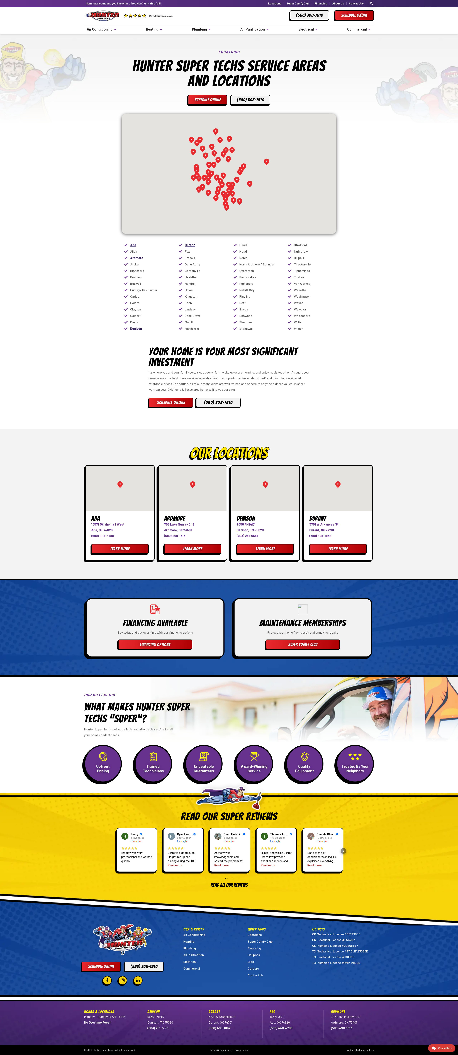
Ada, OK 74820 (102, 530)
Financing (321, 3)
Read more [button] (175, 865)
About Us (338, 3)
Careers (253, 968)
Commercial (357, 29)
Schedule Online (171, 402)
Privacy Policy (240, 1049)
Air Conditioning (100, 29)
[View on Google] (124, 836)
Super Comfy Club (298, 3)
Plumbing (199, 29)
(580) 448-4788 (102, 536)
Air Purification (252, 29)
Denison (136, 328)
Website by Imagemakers (360, 1049)
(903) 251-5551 (247, 536)
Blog (251, 962)
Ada (133, 245)
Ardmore (136, 258)
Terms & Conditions (220, 1049)
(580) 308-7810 (218, 402)
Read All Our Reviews (229, 885)
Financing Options (155, 644)
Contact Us (356, 3)
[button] (114, 851)
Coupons (254, 955)
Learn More (119, 549)
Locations (274, 3)
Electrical (306, 29)
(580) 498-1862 (320, 536)
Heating (152, 29)
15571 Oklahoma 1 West (108, 524)
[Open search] (371, 3)
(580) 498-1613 (174, 536)
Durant (190, 245)
